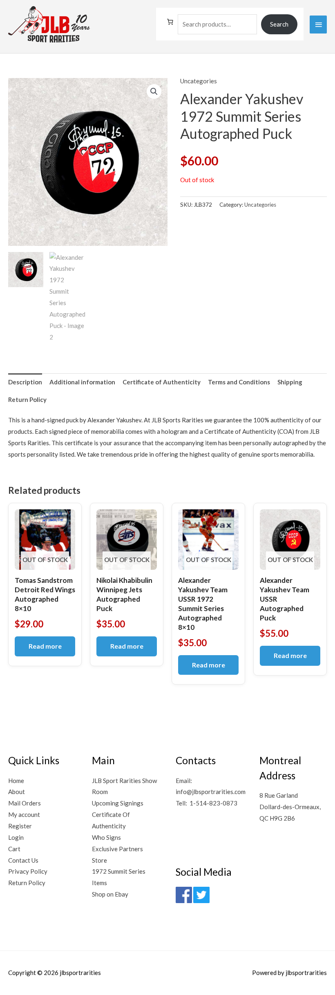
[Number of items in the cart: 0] (170, 22)
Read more (45, 646)
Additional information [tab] (82, 382)
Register (20, 826)
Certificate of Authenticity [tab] (162, 382)
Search (279, 24)
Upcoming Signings (117, 803)
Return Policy (26, 882)
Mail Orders (24, 803)
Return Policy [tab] (27, 399)
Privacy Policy (27, 871)
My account (24, 814)
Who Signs (106, 837)
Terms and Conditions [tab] (239, 382)
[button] (154, 91)
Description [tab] (25, 382)
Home (16, 780)
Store (99, 860)
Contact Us (23, 860)
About (16, 791)
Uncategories (198, 81)
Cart (14, 848)
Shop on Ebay (110, 894)
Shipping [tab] (289, 382)
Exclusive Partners (117, 848)
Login (16, 837)
